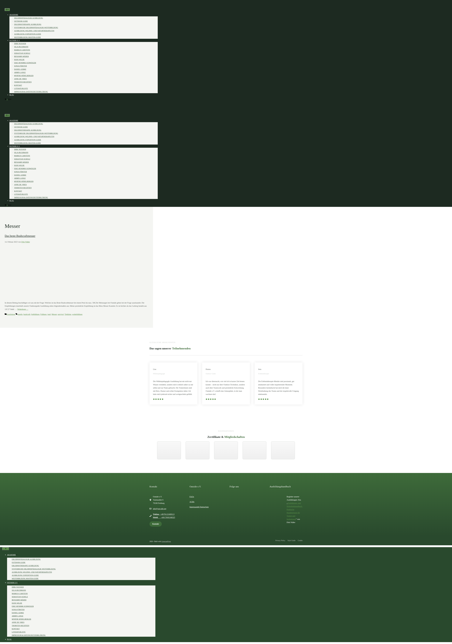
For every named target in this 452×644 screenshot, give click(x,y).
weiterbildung (77, 314)
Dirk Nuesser (20, 44)
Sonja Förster (20, 66)
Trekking (68, 314)
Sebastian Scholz (22, 53)
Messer (54, 314)
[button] (9, 99)
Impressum (194, 507)
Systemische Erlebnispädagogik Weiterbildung (36, 28)
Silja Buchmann (21, 47)
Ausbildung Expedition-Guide (27, 34)
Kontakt (18, 85)
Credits (300, 540)
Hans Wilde (19, 60)
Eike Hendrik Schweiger (25, 63)
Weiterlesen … (22, 309)
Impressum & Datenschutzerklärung (31, 92)
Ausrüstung (11, 314)
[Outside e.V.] (11, 6)
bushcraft (26, 314)
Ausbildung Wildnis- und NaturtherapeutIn (34, 31)
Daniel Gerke (20, 69)
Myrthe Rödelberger (23, 76)
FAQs (192, 497)
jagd (49, 314)
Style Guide (291, 540)
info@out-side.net (159, 509)
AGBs (192, 502)
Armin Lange (20, 72)
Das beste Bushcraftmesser (20, 235)
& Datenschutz (203, 507)
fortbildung (35, 314)
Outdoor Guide (21, 21)
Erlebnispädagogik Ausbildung (28, 18)
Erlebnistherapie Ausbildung (27, 24)
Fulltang (43, 314)
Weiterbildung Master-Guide (27, 37)
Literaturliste (21, 88)
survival (61, 314)
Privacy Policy (280, 540)
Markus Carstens (22, 50)
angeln (20, 314)
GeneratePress (166, 541)
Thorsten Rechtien (23, 82)
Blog (11, 95)
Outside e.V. (14, 40)
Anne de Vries (20, 79)
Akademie (13, 15)
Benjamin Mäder (21, 56)
